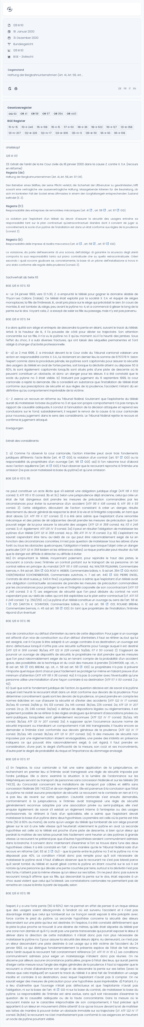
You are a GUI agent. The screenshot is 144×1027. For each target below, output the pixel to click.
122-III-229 (31, 133)
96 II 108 (99, 504)
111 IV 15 (90, 533)
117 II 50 (97, 650)
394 (58, 113)
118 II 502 (131, 491)
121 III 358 (101, 525)
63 (13, 114)
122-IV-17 (46, 133)
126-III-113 (91, 133)
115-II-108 (42, 127)
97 (46, 113)
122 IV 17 (121, 701)
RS (136, 780)
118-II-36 (82, 127)
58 (34, 113)
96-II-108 (119, 133)
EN (134, 88)
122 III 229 (62, 650)
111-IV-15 (13, 127)
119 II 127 (42, 516)
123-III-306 (61, 133)
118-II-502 (97, 127)
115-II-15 (55, 127)
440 (71, 113)
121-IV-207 (15, 133)
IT (130, 88)
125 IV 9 (50, 529)
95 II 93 (132, 504)
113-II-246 (27, 127)
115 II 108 (72, 566)
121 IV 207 (131, 705)
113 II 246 (132, 525)
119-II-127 (111, 127)
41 (23, 113)
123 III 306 (20, 650)
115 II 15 (30, 495)
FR (125, 88)
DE (119, 88)
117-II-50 (69, 127)
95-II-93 (105, 133)
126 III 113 (11, 156)
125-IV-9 (77, 133)
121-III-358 (126, 127)
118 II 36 (52, 675)
